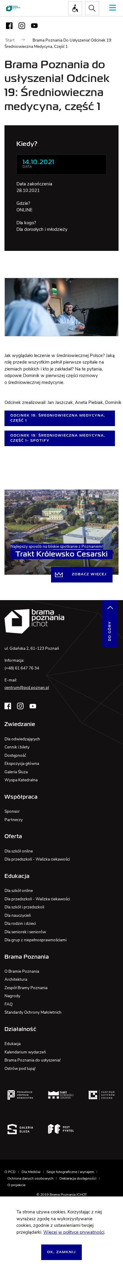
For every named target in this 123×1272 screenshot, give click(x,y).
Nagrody (12, 996)
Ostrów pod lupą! (20, 1068)
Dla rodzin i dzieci (20, 923)
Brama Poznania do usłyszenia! (32, 1060)
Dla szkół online (18, 851)
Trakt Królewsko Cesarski (62, 554)
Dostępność (15, 755)
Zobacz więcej (89, 574)
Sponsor (12, 811)
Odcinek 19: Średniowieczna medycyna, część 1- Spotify (57, 438)
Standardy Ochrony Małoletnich (32, 1012)
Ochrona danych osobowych (30, 1178)
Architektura (15, 979)
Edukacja (12, 1044)
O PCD (10, 1171)
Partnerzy (13, 820)
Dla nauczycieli (17, 915)
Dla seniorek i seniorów (25, 932)
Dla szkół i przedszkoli (24, 907)
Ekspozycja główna (21, 763)
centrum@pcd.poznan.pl (26, 687)
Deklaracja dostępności (77, 1178)
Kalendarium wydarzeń (25, 1052)
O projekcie (16, 1185)
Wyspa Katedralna (21, 780)
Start (10, 40)
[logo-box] (20, 1094)
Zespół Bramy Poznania (25, 988)
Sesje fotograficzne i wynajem (70, 1171)
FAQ (8, 1004)
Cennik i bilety (17, 747)
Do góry (109, 631)
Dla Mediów (31, 1171)
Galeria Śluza (16, 772)
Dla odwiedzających (22, 739)
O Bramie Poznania (21, 971)
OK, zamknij (61, 1252)
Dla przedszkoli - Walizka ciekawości (37, 859)
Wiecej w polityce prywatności (73, 1232)
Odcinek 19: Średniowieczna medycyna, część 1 (57, 418)
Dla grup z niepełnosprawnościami (35, 940)
